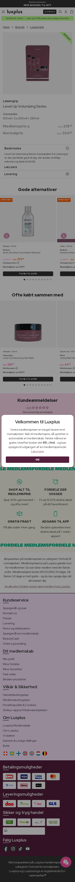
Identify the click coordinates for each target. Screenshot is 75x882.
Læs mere (37, 451)
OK (37, 459)
